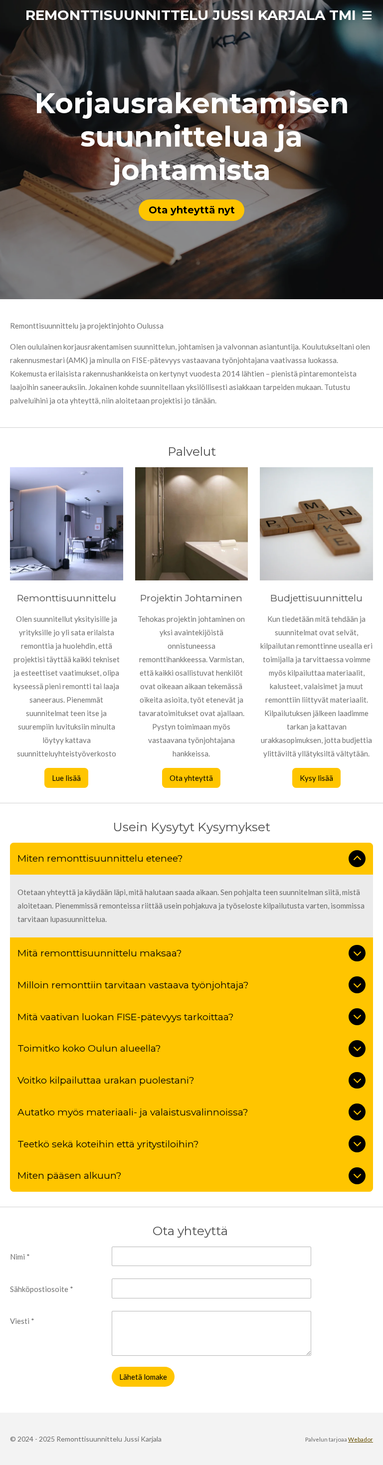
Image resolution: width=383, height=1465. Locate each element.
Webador (360, 1439)
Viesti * (22, 1320)
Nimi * (20, 1256)
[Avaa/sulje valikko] (367, 15)
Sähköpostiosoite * (41, 1288)
